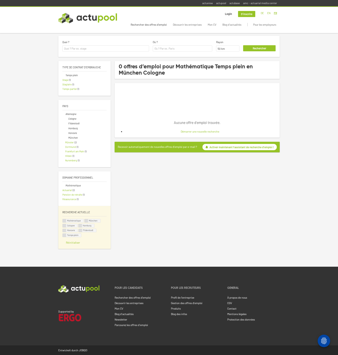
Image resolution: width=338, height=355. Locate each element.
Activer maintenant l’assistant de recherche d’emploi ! (241, 147)
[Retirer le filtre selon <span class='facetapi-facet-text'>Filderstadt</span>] (80, 230)
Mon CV (212, 24)
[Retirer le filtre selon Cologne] (66, 118)
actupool (221, 3)
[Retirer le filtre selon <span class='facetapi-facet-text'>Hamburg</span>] (80, 225)
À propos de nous (237, 297)
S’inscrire (246, 14)
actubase (234, 3)
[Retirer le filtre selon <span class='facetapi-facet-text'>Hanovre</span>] (64, 230)
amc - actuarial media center (260, 3)
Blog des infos (179, 314)
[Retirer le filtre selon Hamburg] (66, 128)
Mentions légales (236, 314)
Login (228, 13)
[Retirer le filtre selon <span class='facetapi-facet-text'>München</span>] (86, 220)
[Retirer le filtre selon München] (66, 137)
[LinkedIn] (60, 300)
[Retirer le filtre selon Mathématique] (64, 185)
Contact (231, 308)
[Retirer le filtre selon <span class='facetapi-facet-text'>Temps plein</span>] (64, 235)
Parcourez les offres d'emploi (131, 325)
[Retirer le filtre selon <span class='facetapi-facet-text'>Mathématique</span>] (64, 220)
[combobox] (105, 48)
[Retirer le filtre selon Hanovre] (66, 133)
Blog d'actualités (231, 24)
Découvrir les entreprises (187, 24)
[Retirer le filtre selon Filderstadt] (66, 123)
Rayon (219, 42)
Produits (176, 308)
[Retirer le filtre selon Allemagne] (64, 114)
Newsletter (121, 319)
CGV (229, 303)
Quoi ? (65, 42)
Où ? (155, 42)
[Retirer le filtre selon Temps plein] (64, 75)
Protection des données (241, 319)
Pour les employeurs (264, 24)
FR (275, 13)
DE (262, 13)
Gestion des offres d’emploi (186, 303)
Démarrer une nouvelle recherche (200, 131)
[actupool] (87, 18)
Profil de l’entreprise (182, 297)
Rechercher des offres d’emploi (149, 24)
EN (269, 13)
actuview (207, 3)
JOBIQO (83, 350)
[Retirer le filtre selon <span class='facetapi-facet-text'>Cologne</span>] (64, 225)
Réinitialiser (73, 242)
